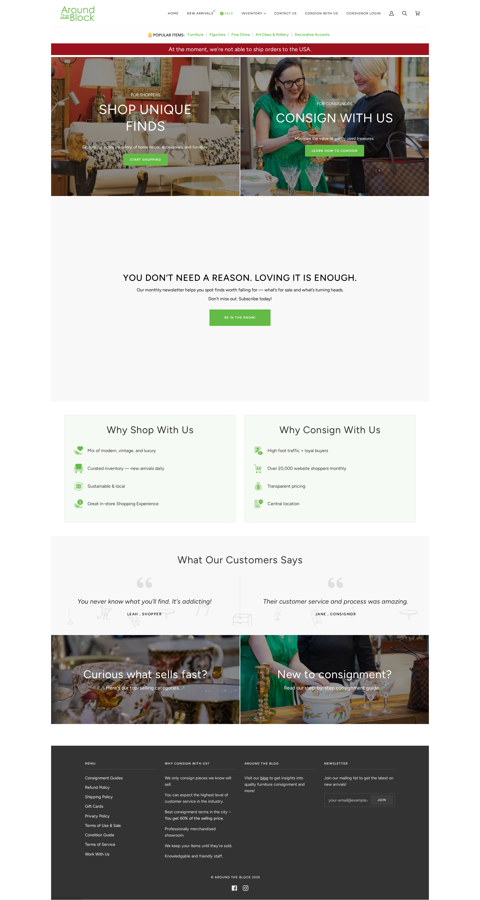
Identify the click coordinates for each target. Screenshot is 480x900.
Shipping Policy (99, 796)
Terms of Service (100, 844)
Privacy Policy (97, 816)
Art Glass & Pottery (272, 35)
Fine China (240, 35)
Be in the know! (240, 317)
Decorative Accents (312, 35)
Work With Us (97, 854)
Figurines (217, 35)
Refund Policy (97, 787)
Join (382, 800)
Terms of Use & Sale (103, 825)
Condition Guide (99, 834)
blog (264, 777)
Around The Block (233, 877)
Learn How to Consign (335, 151)
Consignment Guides (104, 777)
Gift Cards (94, 806)
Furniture (196, 35)
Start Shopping (145, 160)
